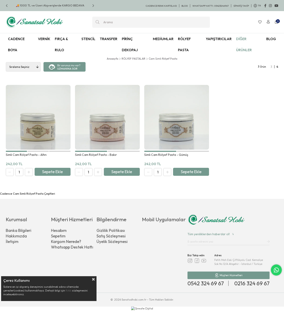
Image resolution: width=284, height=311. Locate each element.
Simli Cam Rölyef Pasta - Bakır (96, 155)
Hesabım (59, 230)
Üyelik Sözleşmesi (112, 241)
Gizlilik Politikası (111, 230)
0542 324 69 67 (205, 283)
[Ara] (97, 22)
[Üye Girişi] (268, 22)
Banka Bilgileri (18, 230)
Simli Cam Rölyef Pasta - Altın (26, 155)
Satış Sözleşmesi (111, 236)
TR (259, 5)
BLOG (184, 5)
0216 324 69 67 (252, 283)
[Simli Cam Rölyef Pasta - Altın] (38, 117)
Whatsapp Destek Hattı (72, 247)
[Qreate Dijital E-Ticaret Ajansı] (142, 309)
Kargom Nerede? (66, 241)
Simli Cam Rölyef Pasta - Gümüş (166, 155)
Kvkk (68, 290)
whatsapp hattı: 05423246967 (210, 5)
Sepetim (58, 236)
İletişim (12, 241)
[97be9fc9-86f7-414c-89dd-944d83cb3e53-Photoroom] (216, 220)
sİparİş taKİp (241, 5)
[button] (16, 151)
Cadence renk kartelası (161, 5)
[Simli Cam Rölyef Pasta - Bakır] (107, 117)
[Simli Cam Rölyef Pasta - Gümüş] (176, 117)
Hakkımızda (16, 236)
